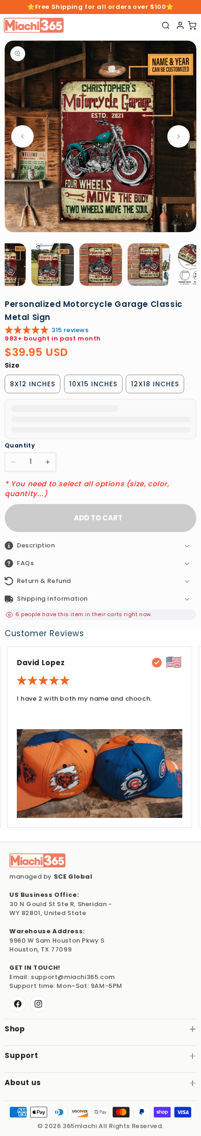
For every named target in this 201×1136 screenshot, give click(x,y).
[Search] (165, 25)
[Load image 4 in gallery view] (149, 264)
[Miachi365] (37, 860)
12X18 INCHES (155, 384)
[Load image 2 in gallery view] (52, 264)
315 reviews (70, 330)
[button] (100, 545)
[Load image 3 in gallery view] (100, 264)
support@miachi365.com (73, 977)
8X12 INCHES (32, 384)
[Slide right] (178, 136)
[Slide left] (22, 136)
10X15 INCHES (93, 384)
